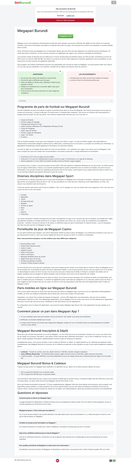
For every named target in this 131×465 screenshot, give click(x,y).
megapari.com (65, 36)
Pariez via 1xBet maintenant (65, 20)
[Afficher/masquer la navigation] (113, 2)
